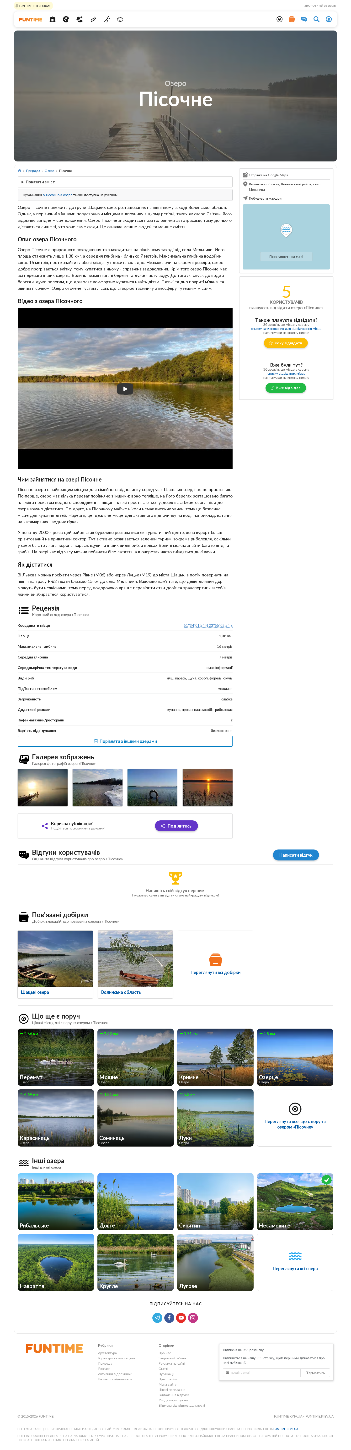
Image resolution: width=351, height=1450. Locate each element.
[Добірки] (291, 19)
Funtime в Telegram (34, 5)
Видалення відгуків (174, 1395)
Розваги (104, 1369)
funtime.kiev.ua (319, 1416)
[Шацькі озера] (55, 959)
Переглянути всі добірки (215, 972)
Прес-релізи (168, 1379)
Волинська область (121, 992)
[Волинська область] (135, 959)
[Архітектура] (52, 19)
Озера (49, 171)
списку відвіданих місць (286, 373)
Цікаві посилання (172, 1390)
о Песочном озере (57, 195)
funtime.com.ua (285, 1429)
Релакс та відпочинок (115, 1379)
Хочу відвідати (288, 343)
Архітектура (107, 1353)
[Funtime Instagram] (193, 1317)
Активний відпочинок (115, 1374)
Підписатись (315, 1373)
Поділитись (179, 826)
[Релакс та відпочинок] (120, 19)
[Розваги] (93, 19)
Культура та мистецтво (116, 1358)
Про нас (165, 1353)
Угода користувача (173, 1400)
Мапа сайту (167, 1384)
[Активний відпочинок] (107, 19)
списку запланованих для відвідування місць (286, 328)
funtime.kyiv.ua (288, 1416)
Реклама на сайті (172, 1363)
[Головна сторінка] (20, 171)
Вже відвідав (288, 387)
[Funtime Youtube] (182, 1317)
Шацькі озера (35, 992)
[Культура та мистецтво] (66, 19)
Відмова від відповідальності (182, 1405)
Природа (33, 171)
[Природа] (80, 19)
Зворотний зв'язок (320, 5)
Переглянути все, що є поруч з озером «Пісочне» (295, 1124)
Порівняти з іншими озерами (128, 741)
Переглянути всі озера (295, 1268)
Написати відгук (296, 855)
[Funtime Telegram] (158, 1317)
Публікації (166, 1374)
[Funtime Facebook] (170, 1317)
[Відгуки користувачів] (304, 19)
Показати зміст (40, 181)
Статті (163, 1369)
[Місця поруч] (279, 19)
